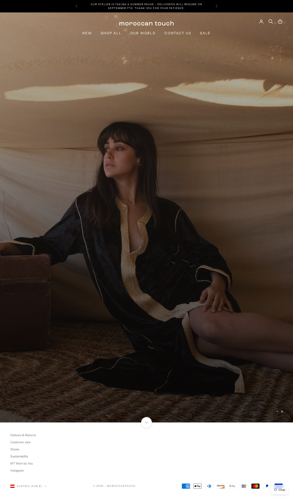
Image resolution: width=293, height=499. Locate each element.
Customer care (20, 311)
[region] (146, 151)
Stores (14, 318)
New (87, 33)
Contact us (178, 33)
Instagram (17, 339)
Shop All (111, 33)
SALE (205, 33)
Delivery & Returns (23, 304)
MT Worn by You (21, 332)
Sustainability (19, 325)
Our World (143, 33)
